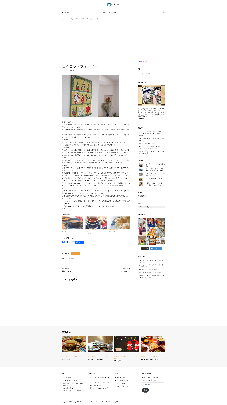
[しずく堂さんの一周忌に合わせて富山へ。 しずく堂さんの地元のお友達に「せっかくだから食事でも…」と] (142, 222)
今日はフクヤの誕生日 (96, 359)
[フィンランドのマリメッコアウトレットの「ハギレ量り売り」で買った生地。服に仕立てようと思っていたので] (142, 231)
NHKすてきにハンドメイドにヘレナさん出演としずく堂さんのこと (151, 139)
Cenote (98, 402)
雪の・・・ (66, 359)
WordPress (119, 402)
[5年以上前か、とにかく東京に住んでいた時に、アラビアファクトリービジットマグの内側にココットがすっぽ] (160, 231)
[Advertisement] (113, 41)
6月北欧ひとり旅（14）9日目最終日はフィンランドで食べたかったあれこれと (151, 147)
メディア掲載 (67, 377)
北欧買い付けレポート (118, 13)
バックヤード (65, 61)
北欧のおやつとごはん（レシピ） (99, 388)
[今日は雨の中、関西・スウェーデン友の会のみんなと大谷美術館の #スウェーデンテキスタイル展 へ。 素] (142, 240)
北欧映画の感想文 (68, 388)
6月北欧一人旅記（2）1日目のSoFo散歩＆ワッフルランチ (154, 184)
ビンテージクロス (73, 258)
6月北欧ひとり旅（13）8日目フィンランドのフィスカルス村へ (151, 152)
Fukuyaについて (121, 377)
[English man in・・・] (119, 222)
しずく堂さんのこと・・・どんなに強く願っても (155, 174)
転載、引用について (122, 386)
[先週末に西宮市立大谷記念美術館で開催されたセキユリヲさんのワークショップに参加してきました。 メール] (151, 231)
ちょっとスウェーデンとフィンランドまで (151, 260)
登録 (145, 390)
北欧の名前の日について (70, 380)
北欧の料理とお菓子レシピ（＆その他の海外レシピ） (74, 384)
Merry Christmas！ (121, 361)
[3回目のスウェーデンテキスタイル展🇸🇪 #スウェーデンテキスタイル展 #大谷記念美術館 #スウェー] (160, 222)
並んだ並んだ (68, 270)
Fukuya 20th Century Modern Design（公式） (100, 378)
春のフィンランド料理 (145, 269)
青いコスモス (66, 229)
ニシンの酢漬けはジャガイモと (154, 178)
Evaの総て (126, 270)
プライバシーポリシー (123, 380)
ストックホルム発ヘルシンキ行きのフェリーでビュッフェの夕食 (155, 170)
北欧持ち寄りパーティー (149, 359)
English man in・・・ (114, 229)
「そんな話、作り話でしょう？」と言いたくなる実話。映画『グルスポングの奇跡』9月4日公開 (151, 133)
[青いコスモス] (72, 222)
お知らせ (116, 356)
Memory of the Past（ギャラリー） (100, 385)
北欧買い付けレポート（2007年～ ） (73, 391)
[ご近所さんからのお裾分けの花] (151, 240)
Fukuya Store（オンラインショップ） (101, 382)
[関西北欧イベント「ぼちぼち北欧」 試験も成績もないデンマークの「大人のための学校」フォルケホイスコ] (160, 240)
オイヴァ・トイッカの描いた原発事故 (155, 165)
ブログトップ (106, 13)
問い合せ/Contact (121, 383)
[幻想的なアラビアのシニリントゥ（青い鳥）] (96, 222)
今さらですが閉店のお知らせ (147, 143)
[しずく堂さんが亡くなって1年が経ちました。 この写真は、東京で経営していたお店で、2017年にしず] (151, 222)
